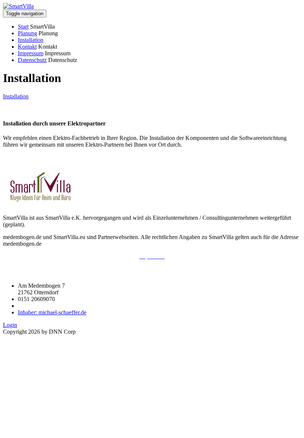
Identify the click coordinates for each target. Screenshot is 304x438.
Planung (27, 33)
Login (10, 325)
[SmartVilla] (18, 6)
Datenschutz (32, 60)
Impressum (30, 53)
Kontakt (27, 46)
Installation (30, 40)
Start (23, 26)
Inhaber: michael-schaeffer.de (52, 312)
